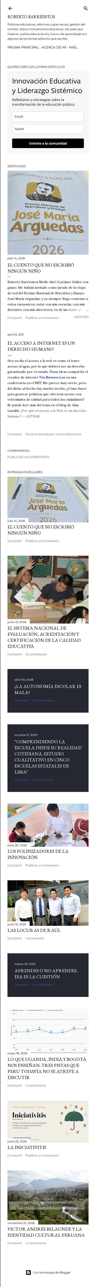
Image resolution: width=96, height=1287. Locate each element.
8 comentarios (43, 780)
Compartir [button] (14, 317)
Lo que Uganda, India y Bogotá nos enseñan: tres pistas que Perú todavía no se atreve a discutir (46, 1068)
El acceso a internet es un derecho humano (41, 346)
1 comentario (35, 938)
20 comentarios (44, 700)
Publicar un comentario (42, 317)
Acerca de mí (54, 47)
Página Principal (23, 47)
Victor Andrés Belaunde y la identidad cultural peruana (46, 1232)
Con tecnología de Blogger (52, 1272)
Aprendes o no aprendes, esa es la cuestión (46, 974)
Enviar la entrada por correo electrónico (53, 434)
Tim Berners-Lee (52, 377)
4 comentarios (43, 984)
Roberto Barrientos (31, 16)
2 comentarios (36, 1085)
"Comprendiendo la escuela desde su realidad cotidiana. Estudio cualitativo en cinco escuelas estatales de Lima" (48, 757)
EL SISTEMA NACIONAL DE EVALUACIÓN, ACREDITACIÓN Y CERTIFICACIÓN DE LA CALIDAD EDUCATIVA (44, 637)
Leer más (81, 317)
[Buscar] (86, 7)
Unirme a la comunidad (48, 143)
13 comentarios (36, 654)
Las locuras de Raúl (34, 930)
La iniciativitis (26, 1147)
